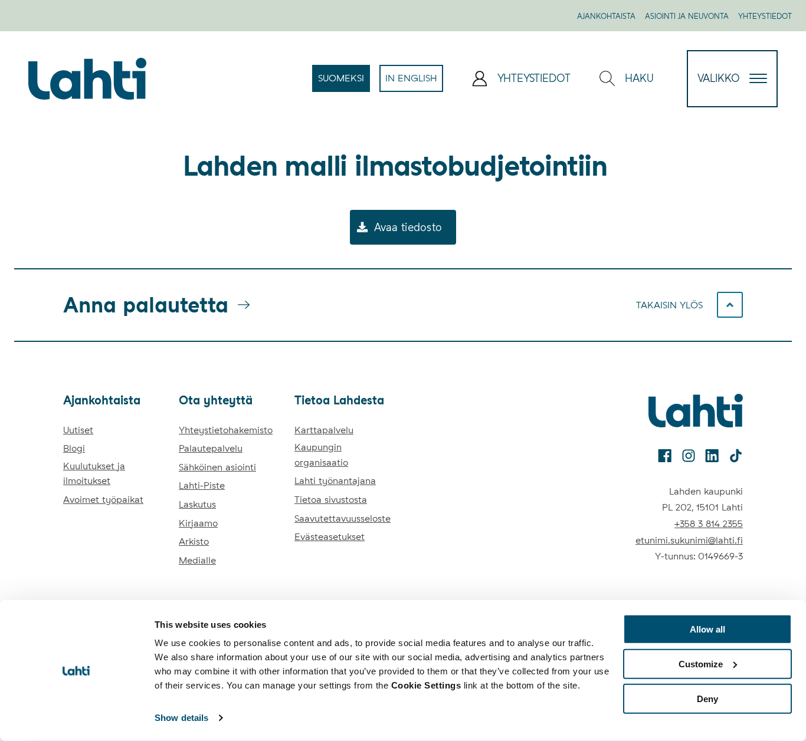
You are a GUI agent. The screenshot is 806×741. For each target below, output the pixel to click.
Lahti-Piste (202, 485)
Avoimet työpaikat (103, 499)
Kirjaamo (198, 523)
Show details (181, 718)
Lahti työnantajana (335, 480)
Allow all (707, 629)
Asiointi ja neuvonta (687, 16)
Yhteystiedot (765, 16)
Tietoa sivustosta (330, 499)
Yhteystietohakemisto (226, 430)
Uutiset (78, 430)
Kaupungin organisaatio (321, 455)
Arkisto (194, 541)
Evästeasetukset (329, 536)
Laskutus (197, 504)
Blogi (74, 448)
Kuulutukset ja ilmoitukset (94, 473)
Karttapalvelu (323, 430)
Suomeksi (344, 82)
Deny (707, 698)
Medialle (197, 560)
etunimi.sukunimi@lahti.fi (689, 540)
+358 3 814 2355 (708, 523)
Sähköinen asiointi (217, 467)
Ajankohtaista (606, 16)
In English (414, 82)
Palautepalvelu (211, 448)
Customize (701, 664)
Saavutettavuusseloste (342, 518)
